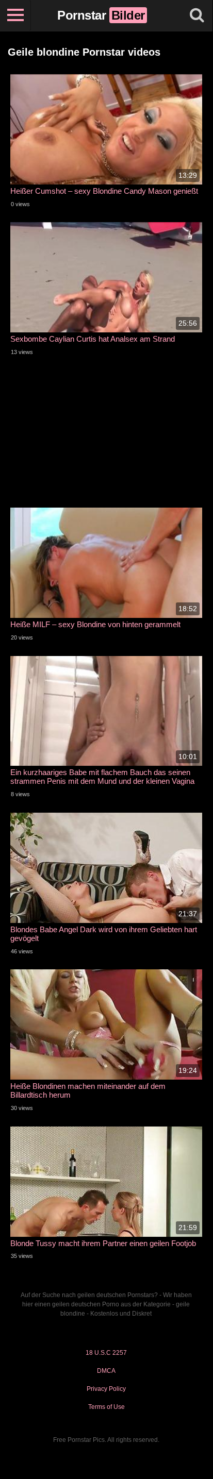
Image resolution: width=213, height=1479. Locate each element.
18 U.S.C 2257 (106, 1352)
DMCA (106, 1370)
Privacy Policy (106, 1388)
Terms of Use (106, 1406)
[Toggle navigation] (15, 15)
